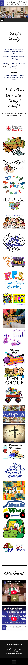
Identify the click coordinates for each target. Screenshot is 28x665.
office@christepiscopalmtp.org (14, 653)
